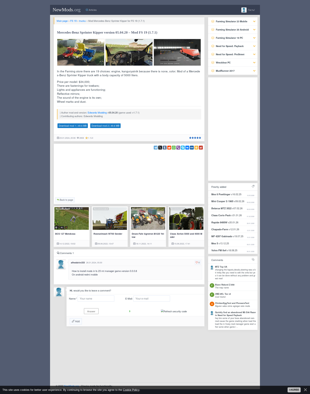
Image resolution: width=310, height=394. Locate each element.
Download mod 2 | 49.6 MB (105, 125)
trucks (82, 20)
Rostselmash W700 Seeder (107, 233)
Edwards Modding (97, 112)
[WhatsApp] (174, 148)
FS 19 (73, 20)
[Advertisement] (129, 172)
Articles (92, 9)
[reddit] (169, 148)
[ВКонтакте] (187, 148)
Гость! (251, 9)
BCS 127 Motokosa (65, 233)
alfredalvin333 (78, 262)
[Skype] (183, 148)
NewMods (67, 9)
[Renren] (192, 148)
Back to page (66, 199)
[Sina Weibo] (201, 148)
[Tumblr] (165, 148)
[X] (160, 148)
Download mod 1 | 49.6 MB (73, 125)
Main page (62, 20)
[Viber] (178, 148)
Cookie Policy (131, 389)
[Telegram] (156, 148)
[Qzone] (196, 148)
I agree (294, 390)
